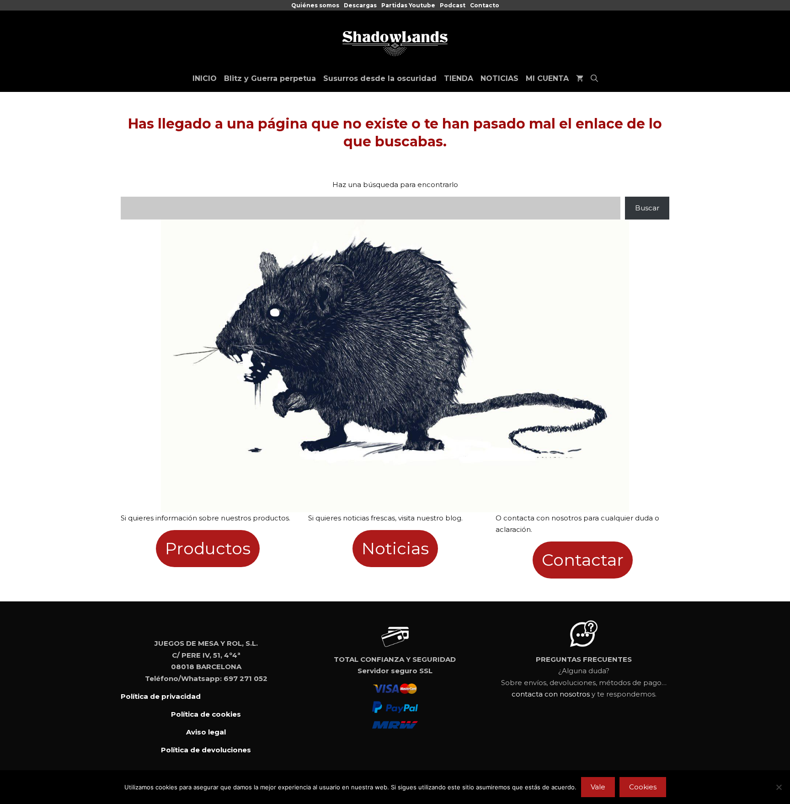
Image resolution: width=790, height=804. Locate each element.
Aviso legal (206, 732)
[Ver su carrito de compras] (579, 78)
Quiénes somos (315, 5)
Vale (598, 787)
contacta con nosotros (551, 694)
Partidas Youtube (408, 5)
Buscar (647, 208)
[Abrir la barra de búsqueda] (594, 78)
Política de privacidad (161, 696)
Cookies (643, 787)
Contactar (583, 560)
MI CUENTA (547, 78)
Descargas (360, 5)
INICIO (204, 78)
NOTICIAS (499, 78)
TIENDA (458, 78)
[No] (778, 787)
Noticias (395, 548)
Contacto (484, 5)
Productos (208, 548)
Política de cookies (206, 714)
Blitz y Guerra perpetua (270, 78)
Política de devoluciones (206, 749)
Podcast (452, 5)
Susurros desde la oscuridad (380, 78)
